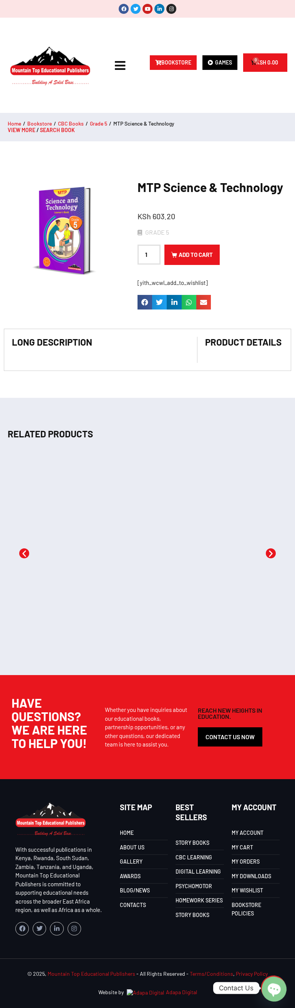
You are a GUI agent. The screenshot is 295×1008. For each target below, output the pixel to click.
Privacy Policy (252, 973)
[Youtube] (147, 9)
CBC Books (71, 123)
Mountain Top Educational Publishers (91, 973)
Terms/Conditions (211, 973)
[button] (145, 302)
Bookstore (39, 123)
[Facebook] (124, 9)
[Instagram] (171, 9)
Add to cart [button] (76, 632)
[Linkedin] (159, 9)
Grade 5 (98, 123)
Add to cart (196, 254)
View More (21, 130)
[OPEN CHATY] (273, 988)
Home (14, 123)
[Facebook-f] (22, 928)
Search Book (57, 130)
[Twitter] (136, 9)
